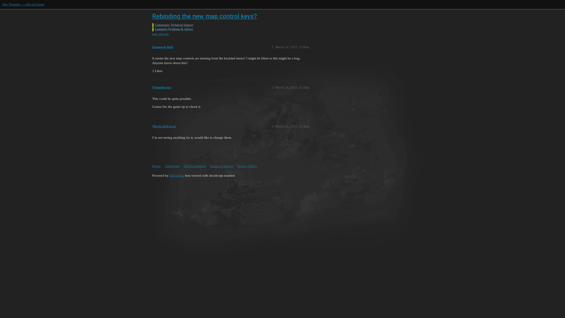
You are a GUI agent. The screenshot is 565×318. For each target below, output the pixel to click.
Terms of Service (221, 166)
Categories (172, 166)
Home (156, 166)
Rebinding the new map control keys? (204, 16)
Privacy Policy (247, 166)
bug (154, 34)
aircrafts (164, 34)
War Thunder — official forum (23, 4)
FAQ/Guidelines (195, 166)
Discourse (176, 175)
